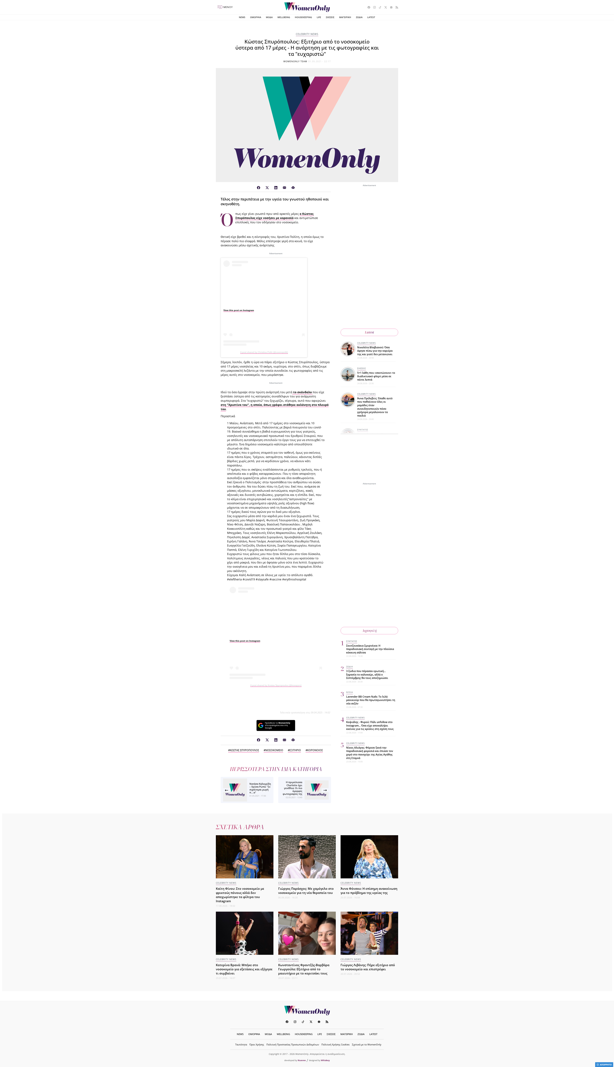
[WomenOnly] (307, 7)
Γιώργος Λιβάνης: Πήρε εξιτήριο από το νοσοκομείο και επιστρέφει (368, 967)
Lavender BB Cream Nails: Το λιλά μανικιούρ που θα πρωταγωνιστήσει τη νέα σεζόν (370, 700)
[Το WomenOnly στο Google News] (390, 7)
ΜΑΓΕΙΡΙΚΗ (345, 17)
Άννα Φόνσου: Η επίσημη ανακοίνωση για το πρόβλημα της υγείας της (369, 890)
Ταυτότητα (241, 1044)
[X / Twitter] (267, 188)
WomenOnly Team (295, 61)
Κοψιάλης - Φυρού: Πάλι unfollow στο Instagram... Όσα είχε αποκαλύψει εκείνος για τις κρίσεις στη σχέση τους (370, 725)
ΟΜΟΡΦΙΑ (255, 17)
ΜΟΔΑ (269, 17)
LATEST (371, 17)
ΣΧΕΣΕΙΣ (330, 17)
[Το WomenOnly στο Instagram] (373, 7)
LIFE (319, 17)
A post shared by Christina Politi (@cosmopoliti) (264, 352)
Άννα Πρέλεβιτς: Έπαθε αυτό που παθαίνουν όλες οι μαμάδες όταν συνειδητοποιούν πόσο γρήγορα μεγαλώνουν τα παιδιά (375, 407)
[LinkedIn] (276, 188)
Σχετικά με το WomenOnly (366, 1044)
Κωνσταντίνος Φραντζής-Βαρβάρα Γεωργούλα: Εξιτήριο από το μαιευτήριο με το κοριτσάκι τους (303, 969)
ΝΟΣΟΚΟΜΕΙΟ (274, 750)
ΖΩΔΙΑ (359, 17)
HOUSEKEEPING (303, 17)
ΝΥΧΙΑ (349, 692)
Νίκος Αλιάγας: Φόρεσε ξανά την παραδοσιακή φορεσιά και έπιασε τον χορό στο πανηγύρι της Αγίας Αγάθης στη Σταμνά (369, 753)
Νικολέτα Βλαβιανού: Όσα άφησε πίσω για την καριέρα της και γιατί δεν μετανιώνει (375, 351)
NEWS (242, 17)
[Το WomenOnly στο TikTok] (378, 7)
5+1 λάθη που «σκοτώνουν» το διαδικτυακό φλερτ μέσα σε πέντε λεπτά (376, 376)
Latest (369, 332)
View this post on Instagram (238, 310)
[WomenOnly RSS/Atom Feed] (395, 7)
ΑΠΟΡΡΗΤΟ (606, 1064)
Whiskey (325, 1060)
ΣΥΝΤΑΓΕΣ (362, 429)
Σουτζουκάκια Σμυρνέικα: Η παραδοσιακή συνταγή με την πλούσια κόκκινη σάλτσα (370, 649)
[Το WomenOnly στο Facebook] (367, 7)
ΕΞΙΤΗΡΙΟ (295, 750)
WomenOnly (307, 1010)
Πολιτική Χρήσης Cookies (335, 1044)
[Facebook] (259, 188)
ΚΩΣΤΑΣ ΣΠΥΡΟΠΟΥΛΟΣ (244, 750)
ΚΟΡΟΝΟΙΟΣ (315, 750)
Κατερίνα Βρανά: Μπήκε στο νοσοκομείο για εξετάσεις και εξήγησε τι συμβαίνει (244, 969)
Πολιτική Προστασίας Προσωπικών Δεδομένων (292, 1044)
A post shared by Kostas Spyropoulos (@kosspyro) (276, 685)
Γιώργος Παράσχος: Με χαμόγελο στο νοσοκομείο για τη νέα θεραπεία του (306, 890)
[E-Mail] (284, 188)
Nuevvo (302, 1060)
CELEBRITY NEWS (307, 34)
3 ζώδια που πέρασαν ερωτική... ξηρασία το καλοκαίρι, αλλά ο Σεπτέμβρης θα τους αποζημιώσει (367, 674)
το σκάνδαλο (302, 392)
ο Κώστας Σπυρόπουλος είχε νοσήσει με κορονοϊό (274, 216)
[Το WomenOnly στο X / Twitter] (384, 7)
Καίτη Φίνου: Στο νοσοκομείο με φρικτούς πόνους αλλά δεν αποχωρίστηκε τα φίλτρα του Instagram (240, 894)
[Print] (293, 188)
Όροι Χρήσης (256, 1044)
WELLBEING (283, 17)
